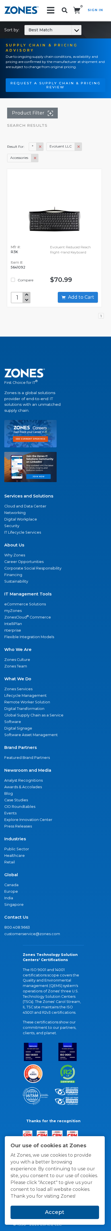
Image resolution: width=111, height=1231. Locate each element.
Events (10, 813)
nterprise (12, 630)
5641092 (18, 267)
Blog (8, 793)
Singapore (14, 904)
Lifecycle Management (25, 695)
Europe (11, 891)
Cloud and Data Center (25, 506)
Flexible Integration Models (29, 637)
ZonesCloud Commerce (27, 617)
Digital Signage (18, 728)
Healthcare (14, 855)
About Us (14, 545)
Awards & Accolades (23, 787)
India (8, 898)
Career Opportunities (24, 562)
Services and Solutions (28, 496)
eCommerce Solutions (25, 604)
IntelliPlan (13, 624)
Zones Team (15, 666)
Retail (9, 862)
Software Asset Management (31, 735)
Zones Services (18, 689)
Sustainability (16, 581)
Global (11, 874)
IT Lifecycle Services (22, 532)
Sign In (95, 10)
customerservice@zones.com (32, 934)
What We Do (17, 678)
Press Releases (18, 826)
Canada (11, 885)
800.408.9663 (17, 927)
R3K (14, 252)
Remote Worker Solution (27, 702)
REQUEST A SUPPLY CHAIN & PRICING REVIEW (56, 85)
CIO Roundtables (19, 806)
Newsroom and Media (27, 770)
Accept (54, 1212)
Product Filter (29, 113)
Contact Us (16, 917)
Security (11, 526)
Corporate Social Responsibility (32, 568)
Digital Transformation (24, 708)
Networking (15, 513)
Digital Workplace (20, 519)
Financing (13, 575)
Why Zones (14, 555)
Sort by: (28, 29)
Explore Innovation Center (28, 820)
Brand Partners (20, 747)
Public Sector (16, 849)
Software (12, 722)
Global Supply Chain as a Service (33, 715)
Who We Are (18, 649)
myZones (13, 611)
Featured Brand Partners (27, 757)
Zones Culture (17, 660)
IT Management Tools (28, 594)
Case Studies (16, 800)
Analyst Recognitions (23, 780)
